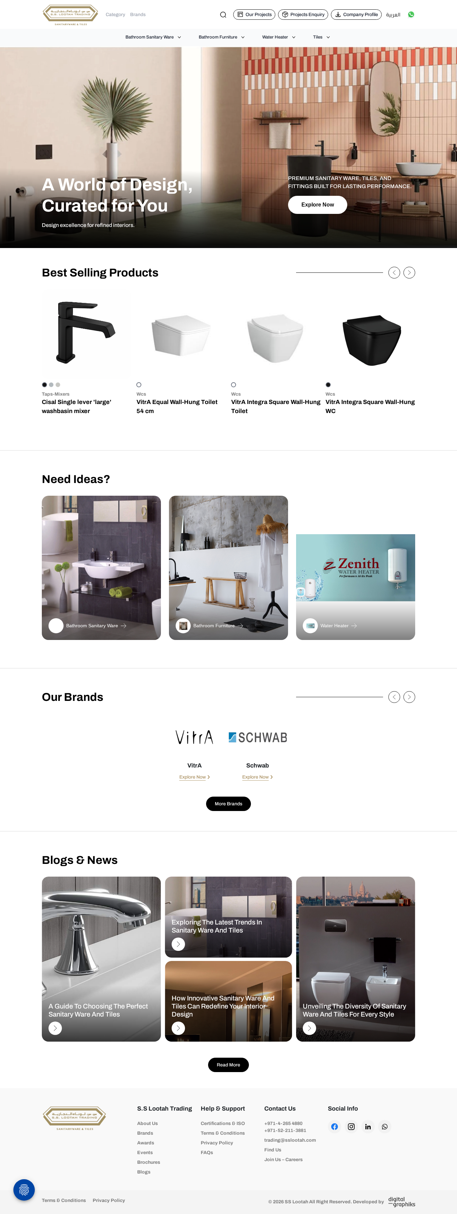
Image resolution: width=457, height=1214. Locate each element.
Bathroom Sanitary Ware (149, 37)
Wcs (141, 394)
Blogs (144, 1172)
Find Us (272, 1149)
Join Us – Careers (283, 1159)
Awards (145, 1142)
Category (115, 14)
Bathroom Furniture (218, 37)
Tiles (318, 37)
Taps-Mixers (56, 394)
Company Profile (360, 14)
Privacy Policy (217, 1142)
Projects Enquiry (307, 14)
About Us (147, 1123)
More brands (228, 803)
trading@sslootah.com (290, 1140)
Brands (138, 14)
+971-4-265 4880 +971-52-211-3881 (285, 1127)
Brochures (148, 1162)
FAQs (207, 1152)
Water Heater (275, 37)
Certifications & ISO (223, 1123)
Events (145, 1152)
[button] (394, 272)
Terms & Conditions (223, 1133)
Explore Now (317, 205)
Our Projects (259, 14)
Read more (228, 1064)
